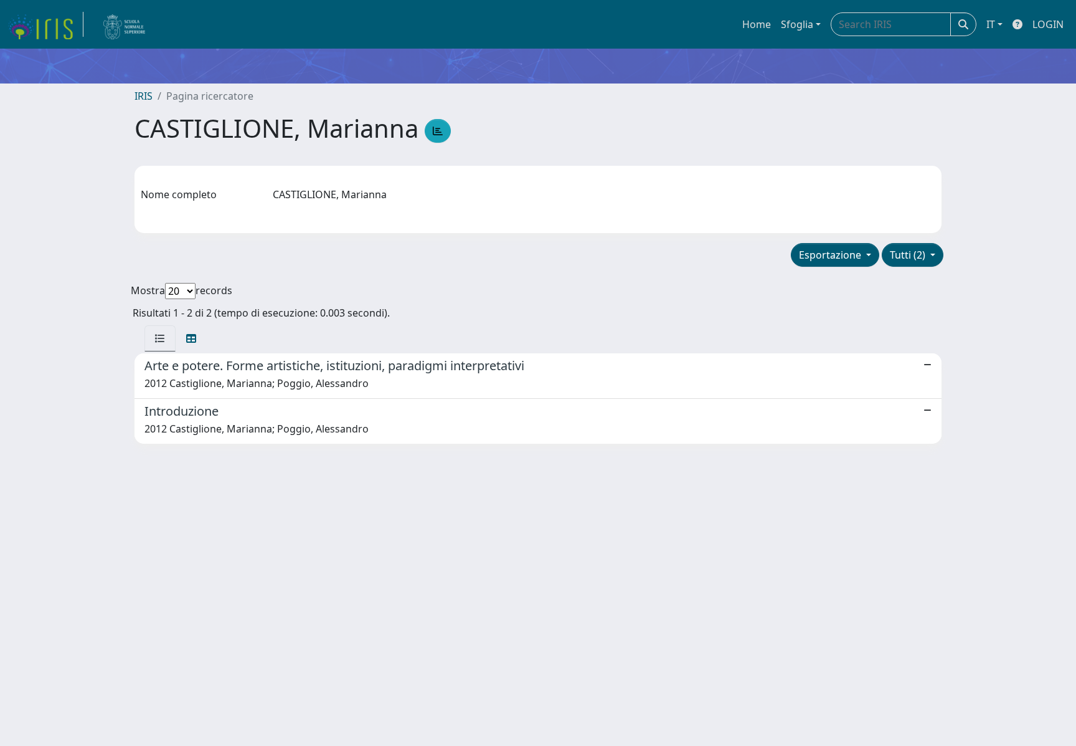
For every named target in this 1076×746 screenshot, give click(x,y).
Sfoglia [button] (797, 24)
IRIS (143, 96)
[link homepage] (45, 24)
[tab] (160, 338)
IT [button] (990, 24)
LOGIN (1048, 24)
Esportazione (831, 255)
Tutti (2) (909, 255)
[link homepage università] (124, 24)
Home (756, 24)
